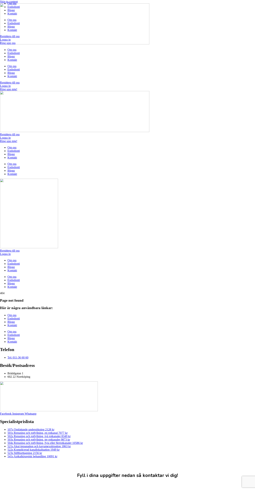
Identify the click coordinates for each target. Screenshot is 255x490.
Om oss (11, 3)
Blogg (11, 10)
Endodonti (13, 6)
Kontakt (12, 13)
